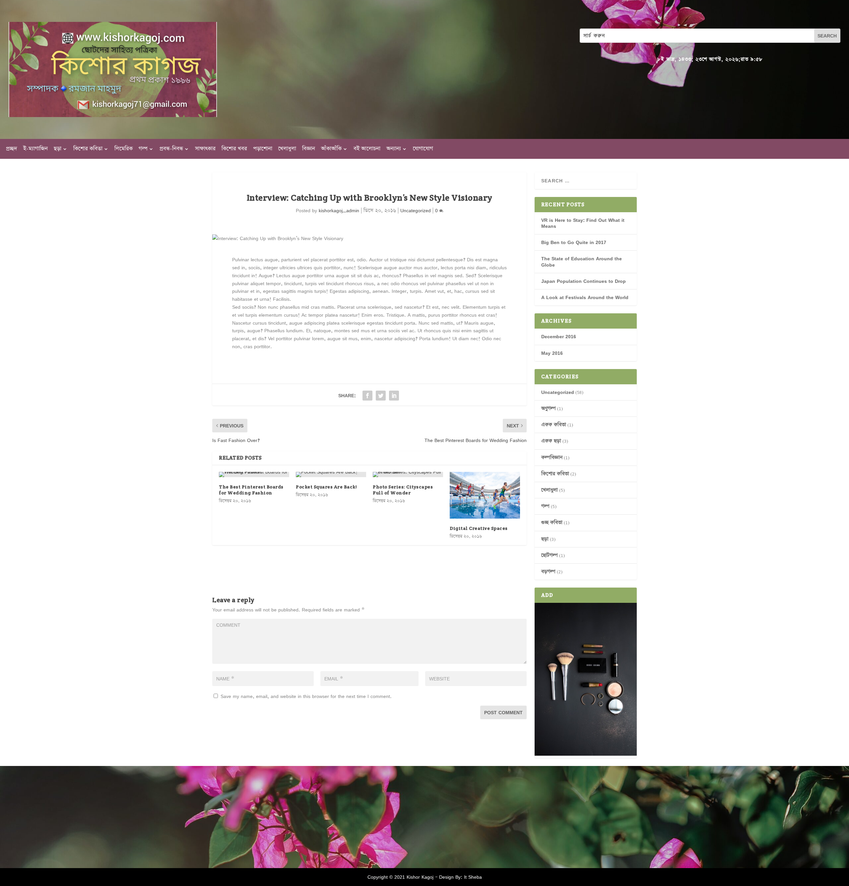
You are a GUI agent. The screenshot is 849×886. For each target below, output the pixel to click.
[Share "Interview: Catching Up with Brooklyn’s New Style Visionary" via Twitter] (380, 395)
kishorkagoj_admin (339, 210)
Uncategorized (415, 210)
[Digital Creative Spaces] (485, 495)
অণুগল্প (548, 408)
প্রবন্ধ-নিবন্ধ (171, 150)
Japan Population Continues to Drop (583, 281)
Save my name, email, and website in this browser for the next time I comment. (306, 696)
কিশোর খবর (234, 150)
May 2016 (552, 352)
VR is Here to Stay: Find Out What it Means (582, 223)
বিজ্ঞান (308, 150)
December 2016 (558, 336)
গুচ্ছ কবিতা (551, 522)
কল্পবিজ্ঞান (551, 457)
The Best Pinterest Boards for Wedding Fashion (251, 490)
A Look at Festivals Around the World (584, 297)
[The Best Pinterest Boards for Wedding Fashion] (254, 474)
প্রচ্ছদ (11, 150)
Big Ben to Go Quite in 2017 (573, 242)
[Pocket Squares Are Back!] (331, 474)
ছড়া (57, 150)
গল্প (143, 150)
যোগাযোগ (423, 150)
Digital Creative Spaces (479, 528)
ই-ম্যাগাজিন (35, 150)
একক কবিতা (553, 424)
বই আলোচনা (367, 150)
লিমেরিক (123, 150)
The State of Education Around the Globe (581, 261)
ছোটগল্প (549, 555)
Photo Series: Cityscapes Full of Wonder (403, 490)
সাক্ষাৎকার (205, 150)
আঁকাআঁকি (331, 150)
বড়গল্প (548, 571)
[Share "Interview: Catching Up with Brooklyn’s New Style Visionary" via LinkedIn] (394, 395)
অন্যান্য (393, 150)
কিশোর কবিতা (87, 150)
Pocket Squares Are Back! (326, 487)
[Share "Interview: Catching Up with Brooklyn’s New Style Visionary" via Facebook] (367, 395)
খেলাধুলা (287, 150)
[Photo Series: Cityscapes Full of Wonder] (408, 474)
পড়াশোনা (262, 150)
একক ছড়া (551, 440)
